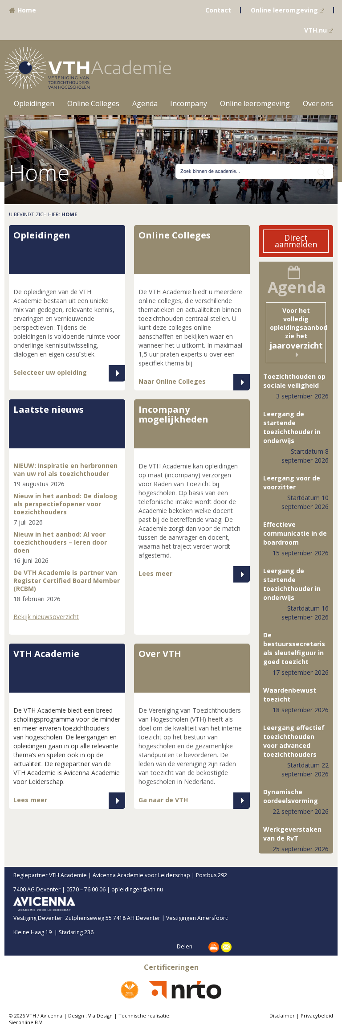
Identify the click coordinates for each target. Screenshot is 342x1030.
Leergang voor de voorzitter (291, 482)
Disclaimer (282, 1015)
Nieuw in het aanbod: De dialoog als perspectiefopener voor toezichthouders (65, 504)
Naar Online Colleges (172, 381)
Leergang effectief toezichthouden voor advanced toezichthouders (294, 741)
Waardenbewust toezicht (289, 694)
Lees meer (155, 573)
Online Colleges (93, 103)
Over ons (318, 103)
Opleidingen (34, 103)
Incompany (188, 103)
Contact (218, 10)
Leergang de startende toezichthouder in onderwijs (292, 427)
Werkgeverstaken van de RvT (292, 833)
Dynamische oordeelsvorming (290, 796)
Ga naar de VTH (163, 800)
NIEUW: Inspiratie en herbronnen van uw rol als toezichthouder (65, 469)
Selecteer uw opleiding (50, 372)
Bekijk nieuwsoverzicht (46, 616)
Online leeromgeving (285, 10)
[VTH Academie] (87, 67)
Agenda (145, 103)
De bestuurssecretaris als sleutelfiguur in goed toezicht (294, 648)
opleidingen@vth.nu (144, 889)
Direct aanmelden (296, 241)
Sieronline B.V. (26, 1022)
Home (26, 10)
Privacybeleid (317, 1015)
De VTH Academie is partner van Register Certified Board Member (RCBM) (66, 580)
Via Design (100, 1015)
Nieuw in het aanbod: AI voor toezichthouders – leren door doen (60, 542)
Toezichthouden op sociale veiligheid (294, 381)
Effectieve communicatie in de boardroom (295, 533)
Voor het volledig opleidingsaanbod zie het (298, 328)
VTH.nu (316, 30)
